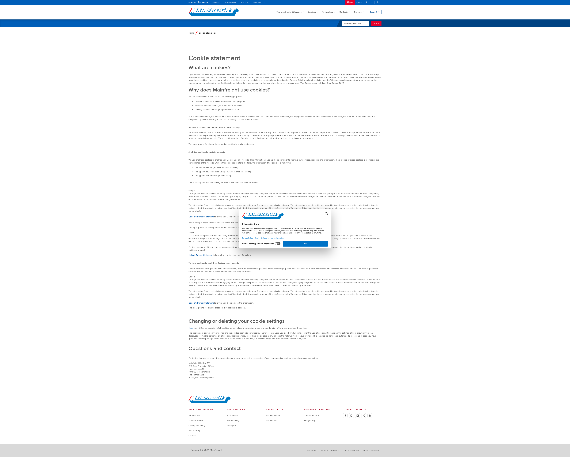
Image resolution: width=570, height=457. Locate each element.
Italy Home (216, 2)
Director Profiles (196, 420)
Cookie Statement (351, 450)
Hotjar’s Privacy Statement (201, 255)
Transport (231, 425)
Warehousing (233, 420)
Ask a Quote (271, 420)
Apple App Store (311, 415)
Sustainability (194, 430)
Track (376, 23)
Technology (327, 12)
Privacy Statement (371, 450)
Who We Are (194, 415)
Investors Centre (230, 2)
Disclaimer (312, 450)
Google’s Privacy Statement (201, 217)
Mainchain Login (259, 2)
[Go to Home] (210, 402)
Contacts (343, 12)
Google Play (309, 420)
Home (191, 33)
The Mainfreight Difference (289, 12)
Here (191, 328)
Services (312, 12)
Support (373, 12)
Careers (358, 12)
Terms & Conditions (330, 450)
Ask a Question (273, 415)
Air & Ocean (232, 415)
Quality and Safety (197, 425)
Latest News (244, 2)
